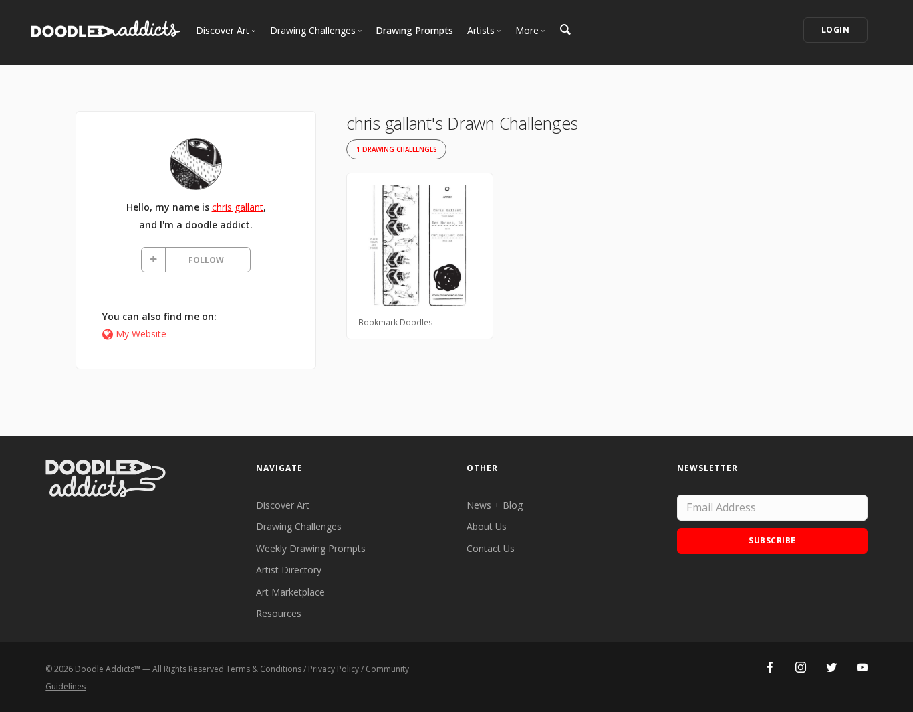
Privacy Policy (333, 669)
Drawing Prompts (414, 30)
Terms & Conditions (263, 669)
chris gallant (237, 207)
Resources (278, 613)
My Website (141, 333)
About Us (487, 526)
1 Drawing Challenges (396, 149)
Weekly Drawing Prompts (311, 548)
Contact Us (491, 548)
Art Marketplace (290, 592)
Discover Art (282, 505)
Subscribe (772, 540)
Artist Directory (288, 569)
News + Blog (495, 505)
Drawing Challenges (299, 526)
